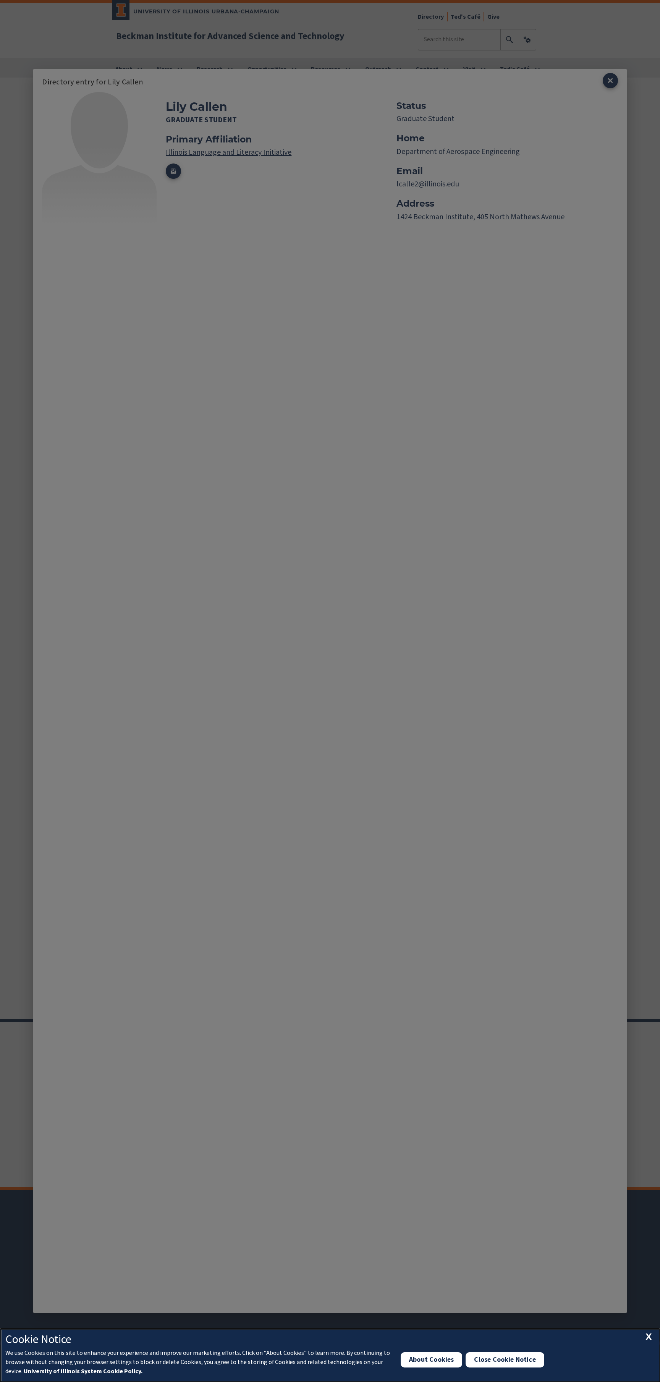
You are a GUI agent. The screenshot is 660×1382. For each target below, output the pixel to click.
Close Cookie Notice (504, 1359)
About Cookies (431, 1359)
